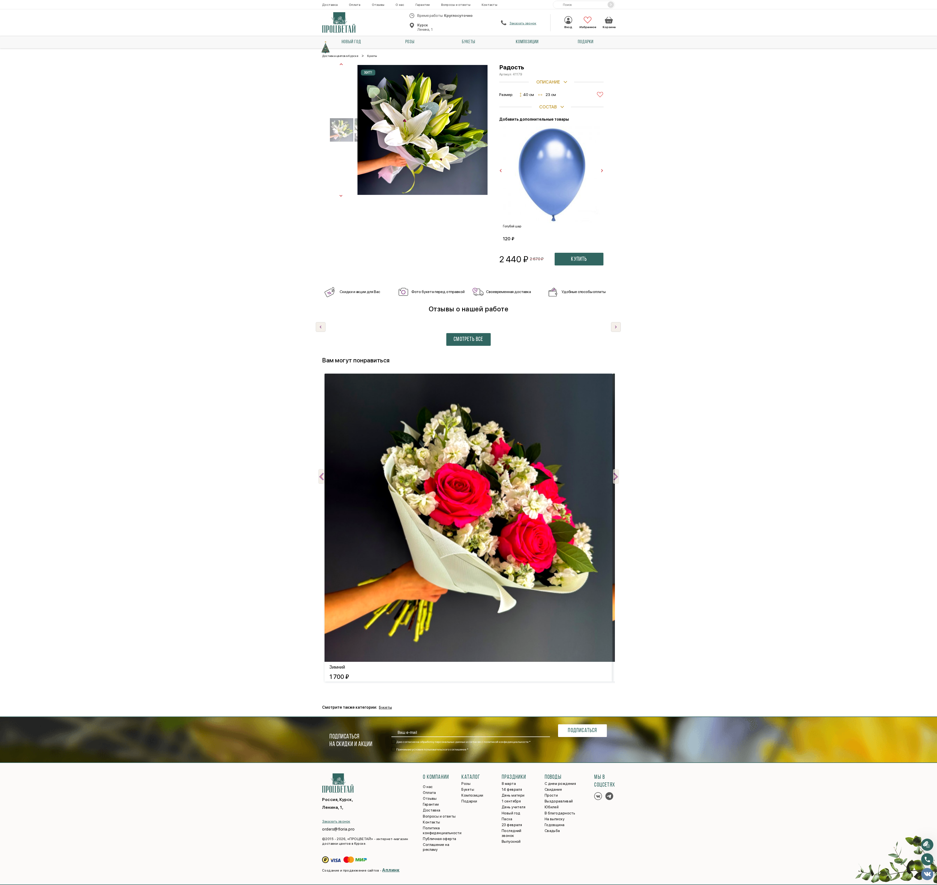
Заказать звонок (522, 23)
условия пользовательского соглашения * (440, 749)
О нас (400, 5)
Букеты (468, 42)
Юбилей (552, 807)
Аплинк (390, 870)
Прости (551, 795)
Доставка (330, 5)
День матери (513, 795)
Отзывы (378, 5)
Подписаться (582, 731)
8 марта (509, 783)
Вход (568, 27)
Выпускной (511, 841)
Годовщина (555, 825)
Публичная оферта (439, 839)
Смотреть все (468, 339)
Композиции (527, 42)
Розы (410, 42)
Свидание (553, 789)
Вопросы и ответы (455, 5)
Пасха (507, 819)
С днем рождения (560, 783)
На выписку (555, 819)
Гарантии (423, 5)
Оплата (355, 5)
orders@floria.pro (338, 829)
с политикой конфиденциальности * (505, 742)
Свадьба (552, 831)
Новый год (351, 42)
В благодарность (560, 813)
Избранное (587, 27)
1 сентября (511, 801)
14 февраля (512, 789)
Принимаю (432, 749)
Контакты (489, 5)
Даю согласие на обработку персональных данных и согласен (463, 742)
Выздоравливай (559, 801)
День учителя (513, 807)
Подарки (585, 42)
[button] (616, 327)
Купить (579, 259)
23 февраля (512, 825)
